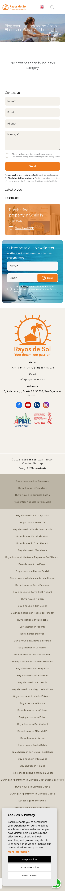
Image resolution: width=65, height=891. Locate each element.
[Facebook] (19, 405)
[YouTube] (28, 405)
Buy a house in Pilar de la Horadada (32, 529)
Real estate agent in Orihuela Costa (33, 772)
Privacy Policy (54, 156)
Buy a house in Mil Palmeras (32, 675)
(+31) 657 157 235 (44, 367)
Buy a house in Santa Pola (32, 682)
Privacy (49, 459)
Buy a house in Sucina (32, 703)
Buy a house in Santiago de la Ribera (32, 689)
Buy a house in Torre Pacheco (32, 585)
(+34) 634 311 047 (21, 367)
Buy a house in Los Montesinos (32, 654)
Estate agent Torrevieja (32, 800)
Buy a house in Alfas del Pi (33, 731)
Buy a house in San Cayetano (32, 515)
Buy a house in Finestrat (32, 488)
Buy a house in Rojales (32, 765)
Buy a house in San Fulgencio (32, 668)
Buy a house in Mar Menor (32, 550)
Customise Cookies (29, 867)
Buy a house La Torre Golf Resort (32, 592)
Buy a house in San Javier (32, 605)
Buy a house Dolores (32, 633)
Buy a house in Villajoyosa (32, 758)
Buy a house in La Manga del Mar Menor (32, 578)
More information (18, 851)
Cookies (26, 463)
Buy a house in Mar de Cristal (32, 571)
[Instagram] (46, 405)
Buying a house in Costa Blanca (32, 807)
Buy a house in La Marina (32, 647)
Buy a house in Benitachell (32, 724)
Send (32, 166)
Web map (38, 463)
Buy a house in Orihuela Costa (32, 494)
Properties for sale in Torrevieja (32, 501)
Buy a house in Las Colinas (32, 710)
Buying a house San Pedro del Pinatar (32, 612)
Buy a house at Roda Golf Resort (32, 696)
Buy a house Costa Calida (32, 745)
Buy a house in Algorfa (32, 626)
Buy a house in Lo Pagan (32, 564)
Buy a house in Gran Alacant (32, 543)
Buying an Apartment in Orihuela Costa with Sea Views (32, 779)
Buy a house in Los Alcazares (32, 481)
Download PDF (24, 228)
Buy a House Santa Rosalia (32, 619)
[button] (61, 7)
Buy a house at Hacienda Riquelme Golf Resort (32, 557)
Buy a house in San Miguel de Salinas (32, 751)
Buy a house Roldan (32, 598)
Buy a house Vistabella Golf (32, 536)
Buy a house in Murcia (32, 522)
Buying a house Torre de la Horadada (33, 661)
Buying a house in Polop (32, 717)
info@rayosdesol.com (32, 379)
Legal (40, 459)
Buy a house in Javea (32, 738)
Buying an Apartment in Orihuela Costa (32, 793)
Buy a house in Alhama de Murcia (32, 640)
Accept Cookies (29, 859)
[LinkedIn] (37, 405)
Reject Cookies (29, 875)
